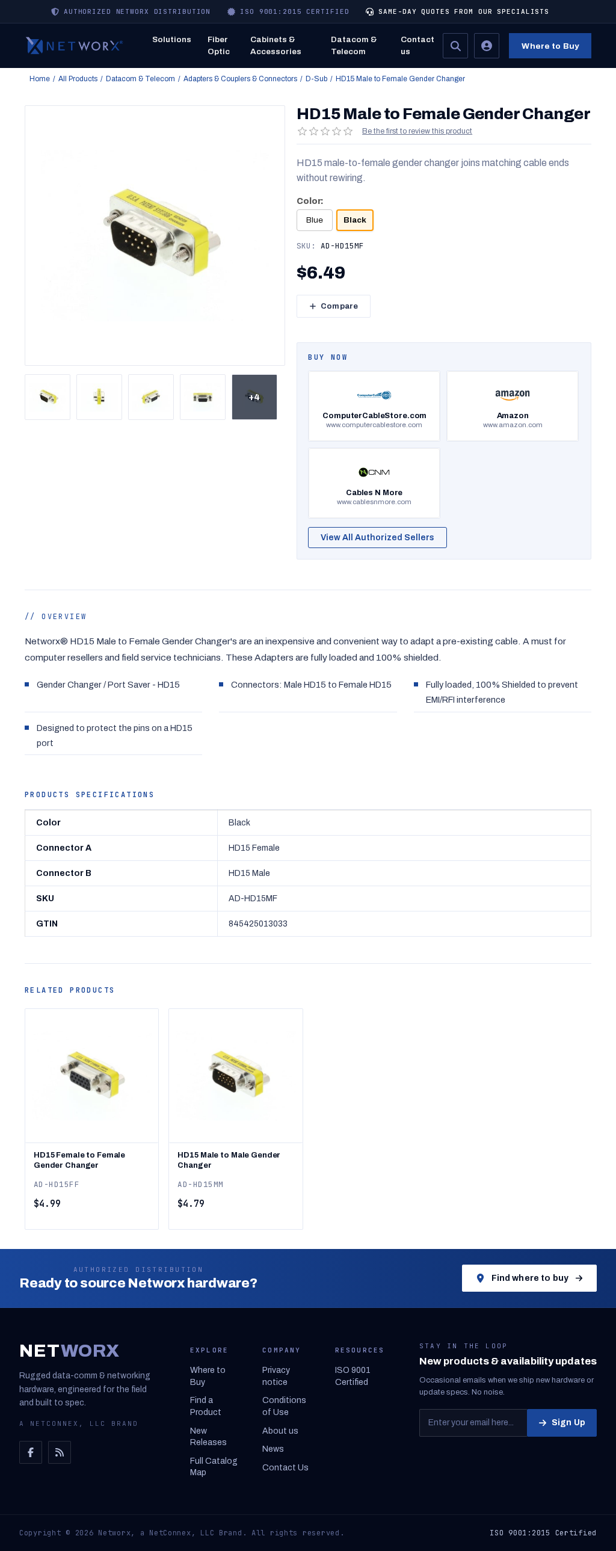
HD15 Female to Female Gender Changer (79, 1160)
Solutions (171, 39)
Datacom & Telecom (354, 45)
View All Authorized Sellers (377, 537)
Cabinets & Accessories (275, 45)
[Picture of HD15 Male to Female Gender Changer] (47, 397)
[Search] (455, 45)
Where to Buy (550, 46)
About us (280, 1430)
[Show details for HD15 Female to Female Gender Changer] (92, 1075)
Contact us (417, 45)
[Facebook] (30, 1452)
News (273, 1449)
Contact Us (285, 1467)
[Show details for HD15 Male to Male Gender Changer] (236, 1075)
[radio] (315, 220)
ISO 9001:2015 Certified (543, 1533)
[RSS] (59, 1452)
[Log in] (486, 45)
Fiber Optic (219, 45)
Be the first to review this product (417, 131)
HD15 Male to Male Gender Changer (228, 1160)
